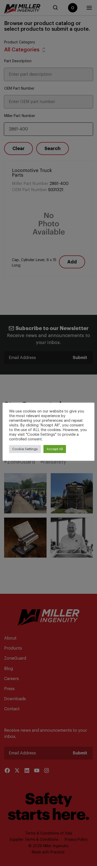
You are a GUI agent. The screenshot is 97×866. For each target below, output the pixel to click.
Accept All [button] (55, 449)
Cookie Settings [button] (25, 449)
